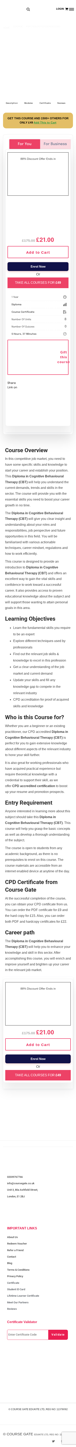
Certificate (45, 103)
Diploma (16, 304)
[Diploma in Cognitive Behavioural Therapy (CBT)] (38, 216)
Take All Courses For (38, 282)
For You (24, 144)
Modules (28, 103)
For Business (55, 144)
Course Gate (20, 1434)
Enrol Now (38, 266)
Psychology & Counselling (43, 26)
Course (18, 26)
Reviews (61, 103)
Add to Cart (38, 252)
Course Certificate (23, 312)
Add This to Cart (45, 122)
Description (12, 103)
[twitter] (53, 1441)
